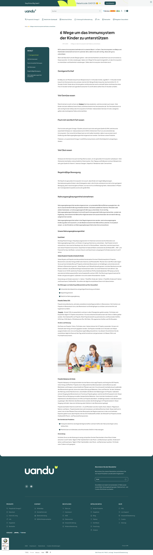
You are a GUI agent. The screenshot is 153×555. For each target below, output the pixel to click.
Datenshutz (41, 546)
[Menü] (8, 539)
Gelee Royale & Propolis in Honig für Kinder (71, 256)
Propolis (60, 312)
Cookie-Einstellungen (53, 546)
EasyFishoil (61, 237)
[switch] (5, 548)
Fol (127, 545)
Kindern (81, 104)
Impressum (32, 546)
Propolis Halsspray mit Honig (66, 379)
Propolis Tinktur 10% (64, 300)
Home (26, 26)
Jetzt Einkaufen (110, 3)
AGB (26, 546)
